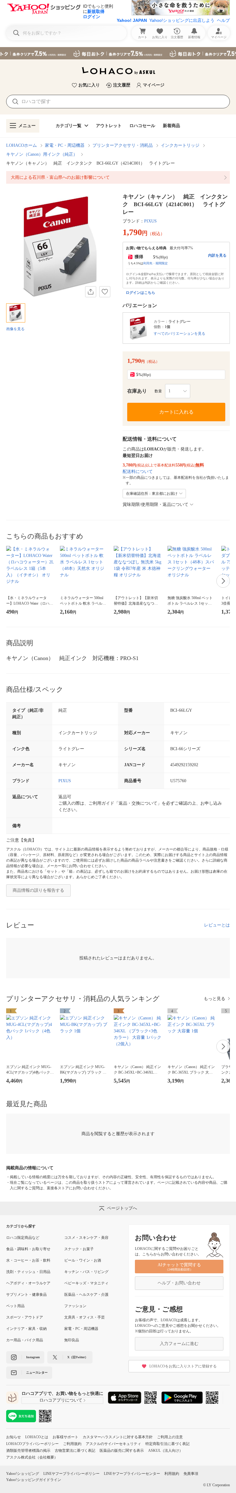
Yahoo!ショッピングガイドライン (33, 1480)
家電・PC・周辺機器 (65, 145)
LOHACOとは (36, 1437)
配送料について (138, 471)
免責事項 (190, 1473)
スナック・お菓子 (79, 1249)
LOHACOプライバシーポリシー (32, 1444)
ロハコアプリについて (60, 1400)
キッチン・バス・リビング (86, 1272)
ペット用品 (15, 1306)
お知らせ (13, 1437)
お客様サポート (65, 1437)
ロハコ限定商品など (22, 1237)
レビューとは (217, 925)
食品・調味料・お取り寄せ (28, 1249)
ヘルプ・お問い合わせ (179, 1283)
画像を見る (15, 329)
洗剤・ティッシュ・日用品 (28, 1272)
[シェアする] (90, 291)
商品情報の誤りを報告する (38, 890)
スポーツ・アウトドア (24, 1317)
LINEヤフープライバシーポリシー (71, 1473)
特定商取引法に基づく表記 (167, 1444)
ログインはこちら (140, 292)
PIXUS (150, 221)
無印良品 (71, 1340)
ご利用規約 (72, 1444)
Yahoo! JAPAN (132, 20)
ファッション (75, 1306)
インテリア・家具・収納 (26, 1329)
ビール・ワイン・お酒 (82, 1260)
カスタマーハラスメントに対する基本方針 (118, 1437)
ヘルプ (223, 20)
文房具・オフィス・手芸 (84, 1317)
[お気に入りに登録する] (104, 291)
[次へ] (223, 581)
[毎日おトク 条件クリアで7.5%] (118, 53)
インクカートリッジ (180, 145)
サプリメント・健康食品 (26, 1294)
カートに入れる (176, 411)
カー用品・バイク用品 (24, 1340)
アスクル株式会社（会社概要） (32, 1457)
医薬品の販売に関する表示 (122, 1450)
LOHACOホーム (21, 145)
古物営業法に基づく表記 (75, 1450)
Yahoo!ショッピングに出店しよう (181, 20)
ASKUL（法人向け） (165, 1450)
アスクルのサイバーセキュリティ (113, 1444)
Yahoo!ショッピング (22, 1473)
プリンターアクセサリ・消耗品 (122, 145)
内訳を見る (217, 255)
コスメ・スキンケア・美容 (86, 1237)
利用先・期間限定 (155, 263)
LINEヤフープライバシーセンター (132, 1473)
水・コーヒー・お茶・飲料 (28, 1260)
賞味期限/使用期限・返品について (155, 504)
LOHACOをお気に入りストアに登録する (183, 1366)
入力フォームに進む (179, 1343)
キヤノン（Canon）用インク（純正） (41, 154)
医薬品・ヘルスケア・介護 (86, 1294)
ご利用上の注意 (170, 1437)
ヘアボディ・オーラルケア (28, 1283)
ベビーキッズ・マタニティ (86, 1283)
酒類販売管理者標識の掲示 (28, 1450)
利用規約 (171, 1473)
